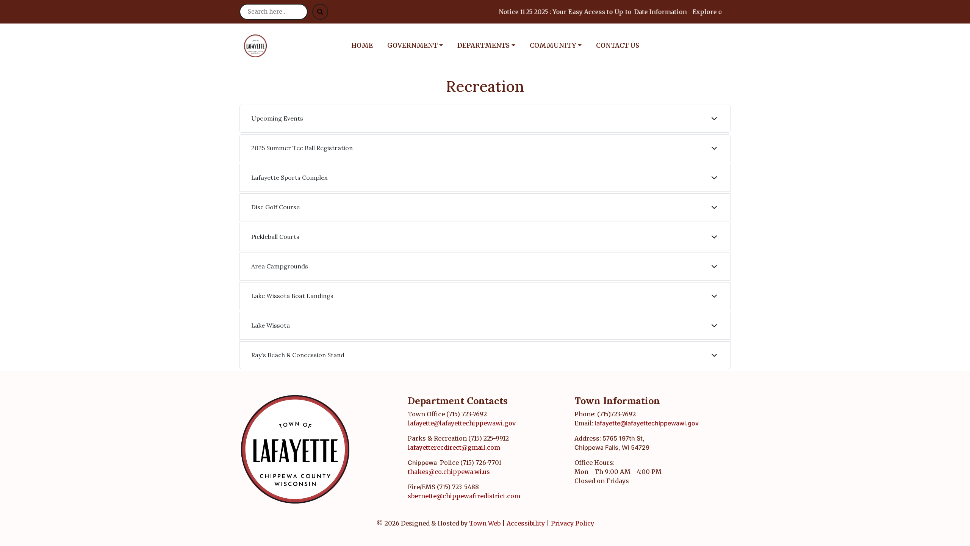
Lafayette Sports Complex (289, 177)
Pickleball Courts (275, 236)
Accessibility (526, 523)
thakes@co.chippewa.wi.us (449, 471)
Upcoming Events (277, 118)
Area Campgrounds (279, 266)
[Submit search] (320, 12)
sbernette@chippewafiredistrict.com (464, 496)
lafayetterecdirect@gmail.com (454, 447)
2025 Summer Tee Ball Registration (302, 148)
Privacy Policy (572, 523)
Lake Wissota (270, 325)
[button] (419, 46)
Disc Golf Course (275, 207)
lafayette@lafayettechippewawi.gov (462, 423)
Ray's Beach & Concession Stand (297, 355)
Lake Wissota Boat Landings (292, 296)
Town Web (485, 523)
